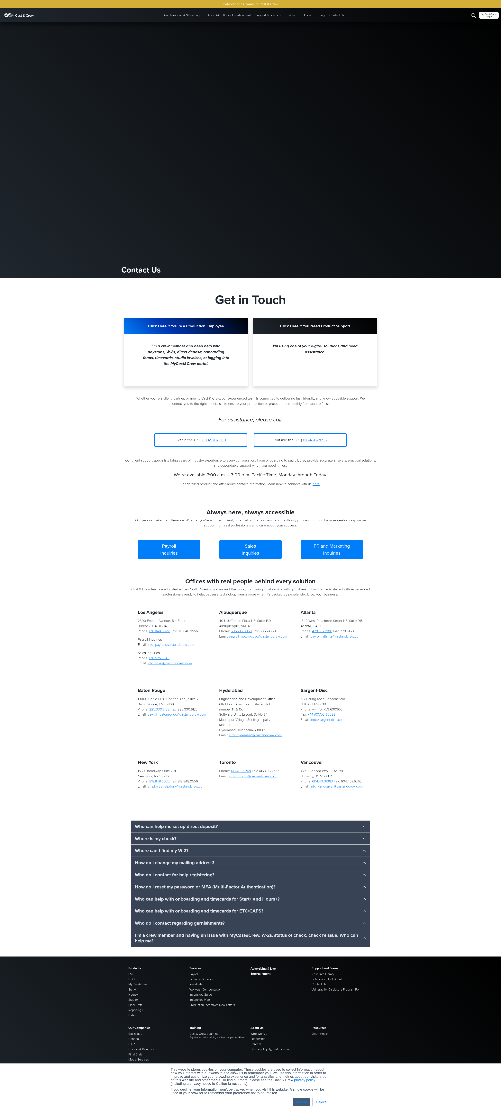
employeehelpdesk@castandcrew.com (176, 786)
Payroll (193, 974)
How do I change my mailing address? (174, 862)
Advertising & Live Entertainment (229, 15)
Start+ (132, 989)
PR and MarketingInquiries (332, 549)
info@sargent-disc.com (327, 719)
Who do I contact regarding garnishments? (180, 923)
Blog (322, 15)
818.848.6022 (159, 631)
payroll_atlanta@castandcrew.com (335, 636)
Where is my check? (156, 838)
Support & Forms (267, 15)
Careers (255, 1044)
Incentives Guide (200, 994)
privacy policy (304, 1079)
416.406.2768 (241, 770)
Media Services (138, 1059)
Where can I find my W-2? (161, 850)
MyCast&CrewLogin (488, 15)
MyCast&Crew (138, 984)
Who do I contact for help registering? (174, 874)
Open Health (320, 1033)
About (308, 15)
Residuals (195, 984)
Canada (133, 1038)
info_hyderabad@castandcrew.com (255, 735)
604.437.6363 (322, 781)
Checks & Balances (141, 1049)
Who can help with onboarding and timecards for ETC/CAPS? (199, 910)
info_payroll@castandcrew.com (171, 644)
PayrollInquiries (169, 549)
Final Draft (135, 1005)
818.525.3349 (159, 658)
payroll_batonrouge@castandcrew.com (177, 714)
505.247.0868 (241, 631)
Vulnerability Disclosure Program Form (337, 989)
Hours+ (133, 994)
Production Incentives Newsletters (212, 1005)
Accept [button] (301, 1101)
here (316, 484)
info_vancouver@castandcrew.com (336, 786)
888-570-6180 (214, 440)
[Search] (473, 15)
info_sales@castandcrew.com (170, 663)
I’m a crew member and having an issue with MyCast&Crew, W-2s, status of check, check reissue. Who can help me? (246, 938)
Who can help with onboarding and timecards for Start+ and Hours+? (207, 899)
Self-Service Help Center (328, 979)
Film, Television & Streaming (181, 15)
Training (291, 15)
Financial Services (201, 979)
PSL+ (131, 974)
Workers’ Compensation (205, 989)
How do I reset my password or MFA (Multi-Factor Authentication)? (205, 886)
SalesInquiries (250, 549)
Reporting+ (135, 1010)
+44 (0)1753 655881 (322, 714)
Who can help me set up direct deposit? (176, 826)
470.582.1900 (322, 631)
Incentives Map (199, 999)
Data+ (132, 1015)
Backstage (135, 1033)
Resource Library (323, 974)
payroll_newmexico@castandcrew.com (258, 636)
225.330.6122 (159, 709)
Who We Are (258, 1033)
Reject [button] (321, 1101)
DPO (131, 979)
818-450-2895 (315, 440)
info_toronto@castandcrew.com (253, 776)
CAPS (132, 1044)
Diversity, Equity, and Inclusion (270, 1049)
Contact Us (336, 15)
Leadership (257, 1038)
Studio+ (133, 999)
